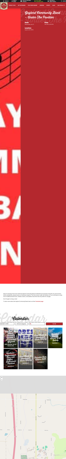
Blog (53, 5)
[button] (2, 377)
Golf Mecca (60, 5)
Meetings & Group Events (53, 1)
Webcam (7, 1)
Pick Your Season (32, 5)
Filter (54, 324)
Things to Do (12, 5)
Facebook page (39, 301)
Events (48, 5)
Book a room (15, 1)
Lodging (42, 5)
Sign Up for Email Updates (27, 1)
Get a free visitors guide (39, 1)
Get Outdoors (21, 5)
